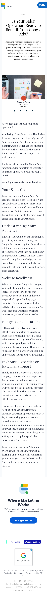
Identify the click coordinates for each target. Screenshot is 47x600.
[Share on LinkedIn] (32, 111)
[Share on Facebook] (15, 111)
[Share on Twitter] (21, 111)
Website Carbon (32, 542)
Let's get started (23, 520)
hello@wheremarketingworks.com (26, 584)
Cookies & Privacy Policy (23, 590)
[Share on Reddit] (26, 111)
